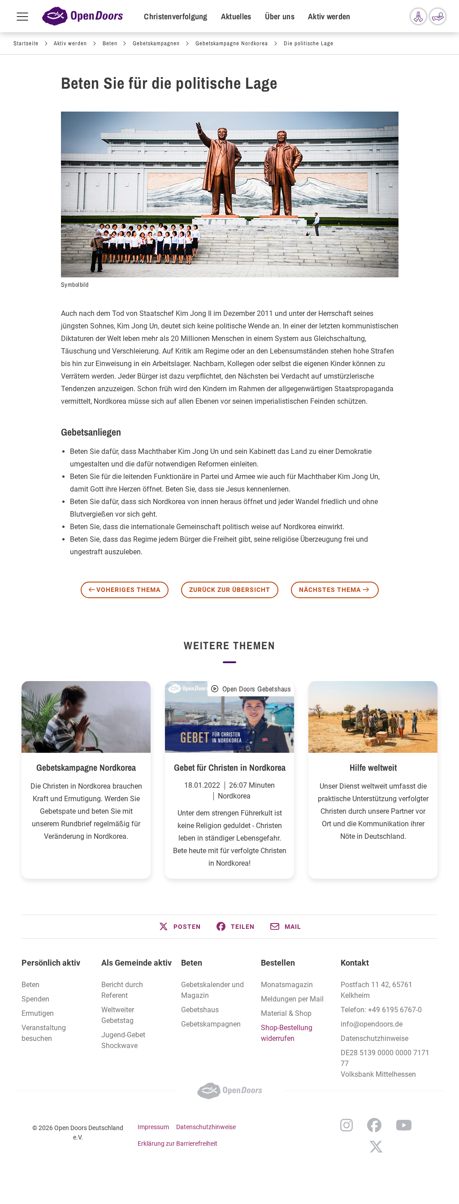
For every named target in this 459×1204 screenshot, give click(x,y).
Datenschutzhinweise (374, 1038)
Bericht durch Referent (122, 990)
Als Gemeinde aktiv (136, 962)
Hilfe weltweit (373, 767)
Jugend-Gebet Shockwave (123, 1040)
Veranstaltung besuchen (44, 1033)
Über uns (279, 16)
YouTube (404, 1125)
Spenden (35, 999)
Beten (110, 43)
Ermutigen (38, 1013)
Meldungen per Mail (292, 999)
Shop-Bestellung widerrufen (286, 1033)
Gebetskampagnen (156, 43)
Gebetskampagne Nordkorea (231, 43)
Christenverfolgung (175, 16)
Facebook (374, 1125)
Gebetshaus (200, 1009)
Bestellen (278, 962)
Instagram (346, 1125)
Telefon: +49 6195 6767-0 (381, 1009)
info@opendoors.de (372, 1024)
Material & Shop (286, 1013)
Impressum (153, 1127)
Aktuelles (236, 16)
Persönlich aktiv (51, 962)
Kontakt (355, 962)
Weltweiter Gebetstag (117, 1015)
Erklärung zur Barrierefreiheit (177, 1143)
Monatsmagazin (287, 984)
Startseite (26, 43)
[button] (179, 926)
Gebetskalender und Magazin (212, 990)
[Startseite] (82, 16)
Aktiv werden (329, 16)
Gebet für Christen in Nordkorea (230, 767)
